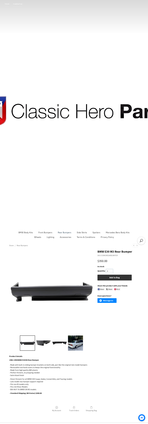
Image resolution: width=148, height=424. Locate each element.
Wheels (37, 237)
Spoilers (96, 232)
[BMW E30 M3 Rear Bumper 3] (75, 343)
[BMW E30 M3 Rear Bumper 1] (43, 343)
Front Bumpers (45, 232)
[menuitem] (133, 245)
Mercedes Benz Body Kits (118, 232)
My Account (56, 410)
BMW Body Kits (25, 232)
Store (7, 4)
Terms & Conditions (86, 237)
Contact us (17, 4)
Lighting (50, 237)
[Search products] (141, 241)
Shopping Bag (91, 410)
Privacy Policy (107, 237)
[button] (107, 300)
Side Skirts (82, 232)
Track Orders (74, 410)
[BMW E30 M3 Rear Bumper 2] (59, 343)
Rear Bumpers (64, 232)
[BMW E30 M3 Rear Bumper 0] (27, 343)
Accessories (65, 237)
